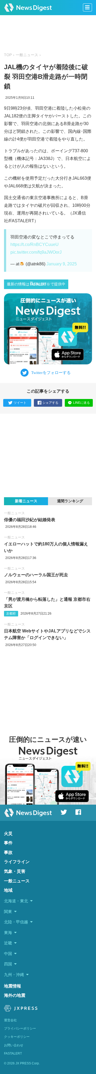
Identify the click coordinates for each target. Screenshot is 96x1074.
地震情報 (12, 986)
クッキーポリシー (17, 1037)
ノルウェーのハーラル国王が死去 (36, 575)
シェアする (50, 403)
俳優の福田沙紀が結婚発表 (29, 519)
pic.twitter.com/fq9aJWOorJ (36, 252)
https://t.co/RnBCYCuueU (34, 244)
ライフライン (17, 861)
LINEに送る (81, 403)
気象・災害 (14, 871)
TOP (8, 55)
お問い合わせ (13, 1045)
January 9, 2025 (61, 264)
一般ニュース (27, 55)
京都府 (11, 613)
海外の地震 (14, 995)
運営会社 (10, 1020)
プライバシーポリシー (20, 1028)
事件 (8, 843)
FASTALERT (13, 1053)
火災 (8, 833)
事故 (8, 852)
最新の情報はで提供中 (36, 284)
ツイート (20, 403)
